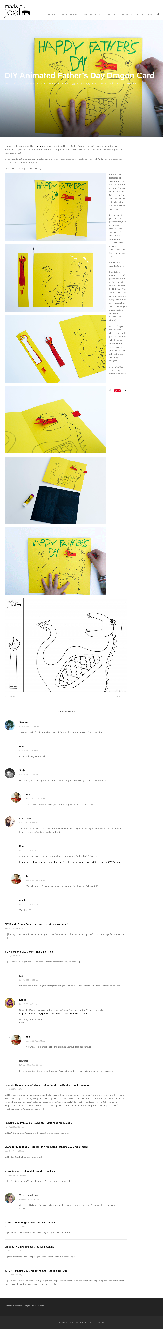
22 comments (131, 83)
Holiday (52, 83)
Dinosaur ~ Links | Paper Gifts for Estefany (29, 1246)
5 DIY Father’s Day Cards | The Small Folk (29, 951)
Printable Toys (113, 83)
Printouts (63, 83)
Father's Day (97, 83)
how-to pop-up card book (44, 146)
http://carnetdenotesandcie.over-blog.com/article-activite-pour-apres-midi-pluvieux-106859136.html (69, 862)
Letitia (22, 1000)
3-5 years (31, 83)
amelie (23, 900)
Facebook (126, 14)
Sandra (23, 722)
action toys (83, 83)
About (51, 14)
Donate (111, 14)
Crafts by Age (68, 14)
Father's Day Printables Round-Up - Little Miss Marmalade (38, 1123)
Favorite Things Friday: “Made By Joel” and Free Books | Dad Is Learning (47, 1085)
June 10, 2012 (12, 83)
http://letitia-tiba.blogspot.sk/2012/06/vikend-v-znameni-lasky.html (53, 1013)
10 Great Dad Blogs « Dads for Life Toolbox (30, 1222)
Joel (28, 794)
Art (150, 14)
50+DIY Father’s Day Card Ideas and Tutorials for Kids (36, 1270)
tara (21, 746)
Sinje (22, 770)
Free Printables (92, 14)
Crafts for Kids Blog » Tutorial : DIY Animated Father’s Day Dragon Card (46, 1147)
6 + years (42, 83)
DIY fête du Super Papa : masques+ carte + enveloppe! (36, 924)
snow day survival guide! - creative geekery (30, 1171)
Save (118, 391)
